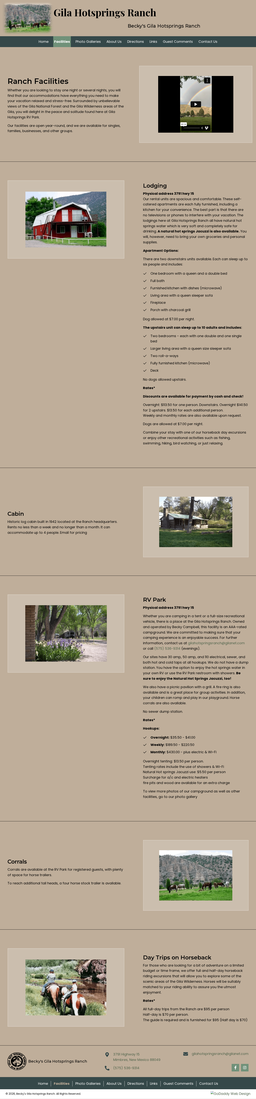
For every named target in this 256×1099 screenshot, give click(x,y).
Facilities (62, 1083)
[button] (235, 1067)
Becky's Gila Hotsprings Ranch (164, 26)
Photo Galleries (88, 1083)
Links (154, 1083)
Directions (135, 1083)
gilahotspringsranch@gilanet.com (216, 643)
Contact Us (208, 1083)
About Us (114, 1083)
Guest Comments (178, 1083)
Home (43, 1083)
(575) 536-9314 (167, 648)
